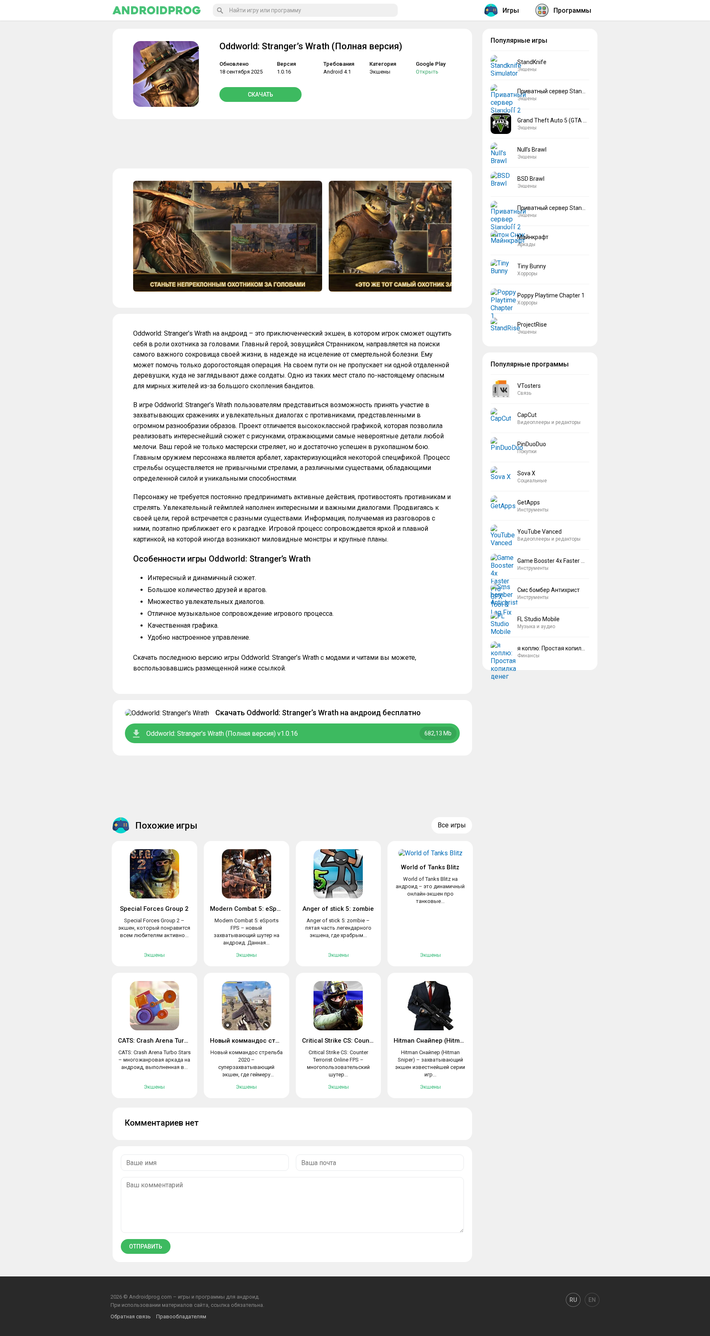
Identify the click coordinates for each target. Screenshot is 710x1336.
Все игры (452, 825)
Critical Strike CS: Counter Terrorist (353, 1040)
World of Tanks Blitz (430, 867)
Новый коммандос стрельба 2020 (262, 1040)
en (592, 1300)
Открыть (427, 72)
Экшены (379, 72)
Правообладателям (181, 1316)
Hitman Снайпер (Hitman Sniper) (442, 1040)
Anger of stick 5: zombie (338, 908)
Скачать (260, 94)
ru (573, 1300)
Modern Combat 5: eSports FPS (255, 908)
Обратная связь (131, 1316)
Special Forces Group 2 (154, 908)
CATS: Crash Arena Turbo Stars (163, 1040)
